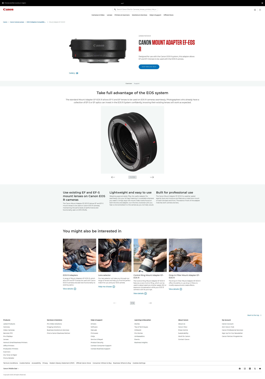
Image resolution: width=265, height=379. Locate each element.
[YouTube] (260, 368)
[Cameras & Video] (105, 15)
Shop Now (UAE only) (149, 66)
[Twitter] (255, 368)
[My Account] (255, 10)
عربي (122, 3)
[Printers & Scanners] (130, 15)
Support (136, 83)
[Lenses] (113, 15)
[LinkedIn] (250, 368)
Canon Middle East (10, 368)
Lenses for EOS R (145, 36)
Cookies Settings (139, 363)
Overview (129, 83)
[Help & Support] (162, 15)
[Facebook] (240, 368)
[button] (113, 177)
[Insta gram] (245, 368)
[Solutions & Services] (148, 15)
